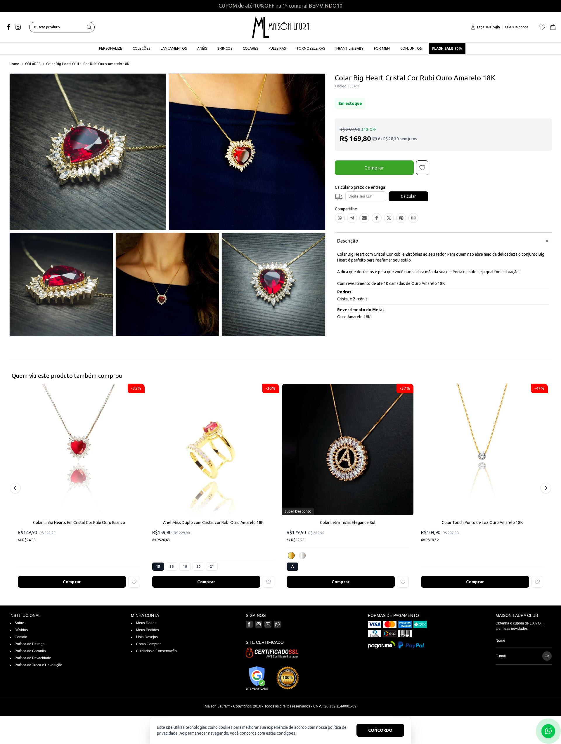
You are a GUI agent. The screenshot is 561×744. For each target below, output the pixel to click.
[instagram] (18, 27)
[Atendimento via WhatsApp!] (548, 731)
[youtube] (267, 624)
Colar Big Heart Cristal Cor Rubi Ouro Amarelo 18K (87, 64)
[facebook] (9, 27)
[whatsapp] (277, 624)
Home (14, 64)
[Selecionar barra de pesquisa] (89, 27)
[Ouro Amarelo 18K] (291, 555)
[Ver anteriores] (16, 488)
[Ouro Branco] (302, 555)
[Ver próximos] (545, 488)
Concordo (380, 730)
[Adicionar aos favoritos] (134, 582)
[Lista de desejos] (542, 27)
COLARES (32, 64)
